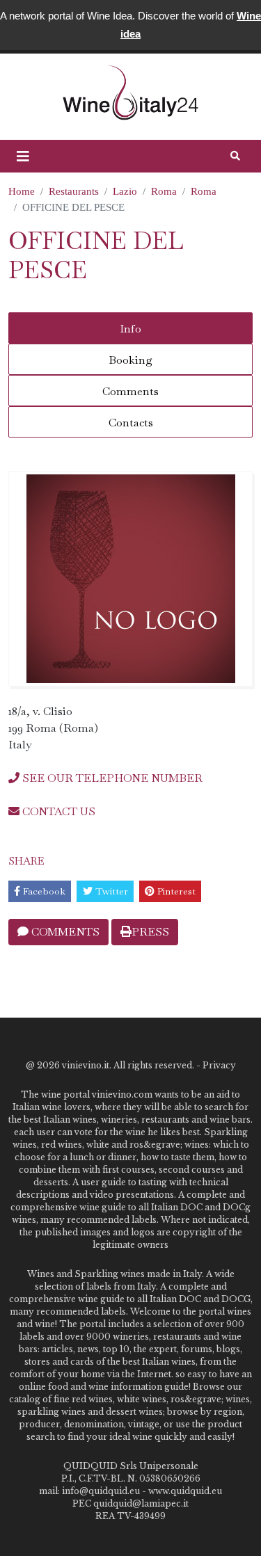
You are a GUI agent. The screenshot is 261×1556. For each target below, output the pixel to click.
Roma (164, 191)
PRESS (150, 931)
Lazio (125, 191)
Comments (130, 391)
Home (21, 191)
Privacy (219, 1065)
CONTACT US (57, 811)
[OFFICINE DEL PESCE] (130, 579)
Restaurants (74, 191)
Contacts (131, 422)
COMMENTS (64, 931)
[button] (23, 156)
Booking (130, 360)
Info (130, 328)
